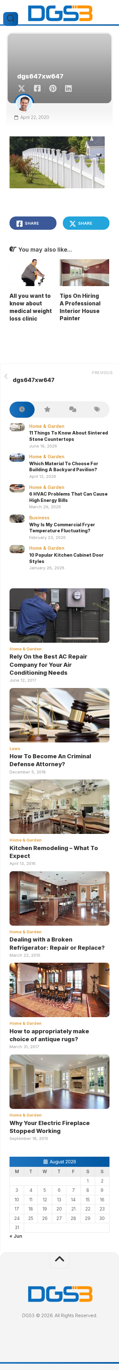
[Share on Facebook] (37, 89)
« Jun (16, 1236)
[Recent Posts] (22, 410)
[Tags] (96, 410)
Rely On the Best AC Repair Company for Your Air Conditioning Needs (48, 664)
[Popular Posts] (47, 410)
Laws (15, 748)
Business (39, 517)
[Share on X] (23, 89)
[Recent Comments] (72, 410)
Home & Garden (46, 426)
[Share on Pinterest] (52, 89)
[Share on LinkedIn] (68, 89)
